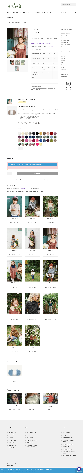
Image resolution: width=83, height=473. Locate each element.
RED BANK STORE (42, 4)
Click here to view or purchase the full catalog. (41, 43)
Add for (23, 101)
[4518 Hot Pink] (37, 144)
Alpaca (63, 67)
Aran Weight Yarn (66, 46)
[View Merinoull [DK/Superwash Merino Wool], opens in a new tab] (18, 107)
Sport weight (65, 35)
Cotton (63, 60)
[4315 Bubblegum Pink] (37, 140)
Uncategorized (17, 22)
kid (50, 88)
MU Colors (20, 128)
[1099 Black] (37, 133)
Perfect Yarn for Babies (68, 444)
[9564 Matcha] (51, 140)
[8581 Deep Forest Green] (47, 137)
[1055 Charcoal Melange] (33, 133)
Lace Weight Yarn (66, 44)
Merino (64, 69)
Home (10, 22)
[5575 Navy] (26, 137)
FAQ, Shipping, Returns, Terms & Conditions (32, 445)
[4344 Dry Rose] (33, 144)
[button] (9, 101)
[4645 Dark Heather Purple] (19, 137)
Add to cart (37, 173)
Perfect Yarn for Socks (68, 437)
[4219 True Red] (51, 133)
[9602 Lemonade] (40, 144)
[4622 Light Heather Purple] (55, 133)
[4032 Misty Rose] (30, 144)
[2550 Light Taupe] (55, 140)
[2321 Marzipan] (19, 140)
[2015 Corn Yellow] (40, 133)
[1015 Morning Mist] (26, 133)
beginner (38, 88)
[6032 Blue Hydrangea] (51, 137)
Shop (8, 12)
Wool (63, 62)
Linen (63, 56)
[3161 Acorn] (44, 133)
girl (48, 88)
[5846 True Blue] (30, 137)
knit (54, 88)
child (43, 88)
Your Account (10, 17)
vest (39, 89)
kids (52, 88)
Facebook (55, 4)
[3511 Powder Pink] (47, 133)
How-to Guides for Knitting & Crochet (69, 440)
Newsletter (37, 12)
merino (32, 89)
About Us (44, 12)
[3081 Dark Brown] (26, 144)
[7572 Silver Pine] (37, 137)
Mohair (63, 58)
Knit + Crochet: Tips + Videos (69, 455)
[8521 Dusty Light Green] (44, 137)
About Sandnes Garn (31, 432)
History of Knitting (66, 432)
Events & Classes (27, 12)
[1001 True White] (19, 133)
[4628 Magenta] (26, 140)
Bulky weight (65, 42)
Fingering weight (66, 33)
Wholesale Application (32, 440)
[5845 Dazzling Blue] (40, 140)
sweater (36, 89)
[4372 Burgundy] (47, 140)
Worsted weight (65, 40)
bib (41, 88)
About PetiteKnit (30, 435)
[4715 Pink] (22, 137)
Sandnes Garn (24, 188)
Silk (63, 65)
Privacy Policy (30, 442)
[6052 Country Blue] (44, 140)
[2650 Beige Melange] (22, 144)
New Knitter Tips (66, 446)
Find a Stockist (30, 437)
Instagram (50, 4)
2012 (34, 88)
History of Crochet (67, 435)
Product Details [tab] (20, 180)
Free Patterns (16, 12)
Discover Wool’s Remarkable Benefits (69, 452)
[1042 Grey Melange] (30, 133)
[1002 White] (22, 133)
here (52, 46)
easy (46, 88)
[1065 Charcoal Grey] (19, 144)
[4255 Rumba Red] (33, 140)
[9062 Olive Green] (55, 137)
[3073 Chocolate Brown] (22, 140)
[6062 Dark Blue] (33, 137)
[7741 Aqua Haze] (40, 137)
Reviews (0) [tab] (45, 180)
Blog (51, 12)
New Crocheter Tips (67, 449)
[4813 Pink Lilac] (30, 140)
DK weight (64, 38)
